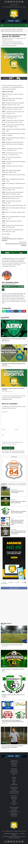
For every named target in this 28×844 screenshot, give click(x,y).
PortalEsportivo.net (15, 833)
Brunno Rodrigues (13, 836)
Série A (14, 778)
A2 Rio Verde (14, 764)
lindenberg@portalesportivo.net (9, 284)
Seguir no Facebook (14, 588)
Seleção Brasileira (14, 814)
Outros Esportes (14, 803)
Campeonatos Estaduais (14, 791)
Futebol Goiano (13, 529)
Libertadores (14, 813)
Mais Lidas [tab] (11, 484)
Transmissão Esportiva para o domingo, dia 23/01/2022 (12, 239)
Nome (3, 429)
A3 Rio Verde (4, 665)
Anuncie (20, 6)
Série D (14, 783)
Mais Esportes (14, 795)
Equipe (16, 6)
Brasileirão (14, 777)
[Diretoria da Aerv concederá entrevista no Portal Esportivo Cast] (14, 328)
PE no (3, 582)
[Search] (26, 25)
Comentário (5, 411)
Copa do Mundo (14, 808)
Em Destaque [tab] (21, 484)
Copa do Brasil (14, 788)
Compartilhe (4, 39)
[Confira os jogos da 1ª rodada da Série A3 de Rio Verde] (5, 501)
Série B (14, 780)
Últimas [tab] (4, 484)
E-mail (16, 429)
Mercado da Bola (14, 784)
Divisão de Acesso (14, 489)
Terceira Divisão (14, 773)
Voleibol (14, 801)
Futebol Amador (14, 760)
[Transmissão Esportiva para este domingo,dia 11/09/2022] (14, 378)
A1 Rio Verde (14, 763)
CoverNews (11, 837)
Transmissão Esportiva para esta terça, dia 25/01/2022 (15, 244)
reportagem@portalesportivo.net (9, 266)
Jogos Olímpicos (14, 797)
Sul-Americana (14, 815)
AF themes (17, 837)
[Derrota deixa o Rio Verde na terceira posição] (5, 491)
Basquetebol (14, 798)
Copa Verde (14, 790)
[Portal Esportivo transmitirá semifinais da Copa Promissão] (14, 353)
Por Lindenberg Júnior (19, 38)
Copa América (14, 810)
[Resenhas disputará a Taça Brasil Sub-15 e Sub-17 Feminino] (5, 511)
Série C (14, 781)
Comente (11, 39)
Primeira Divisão (14, 770)
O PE (3, 6)
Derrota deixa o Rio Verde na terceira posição (12, 644)
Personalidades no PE (14, 761)
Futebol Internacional (14, 807)
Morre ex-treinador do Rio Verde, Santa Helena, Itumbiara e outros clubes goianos (18, 532)
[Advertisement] (14, 607)
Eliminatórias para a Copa (14, 811)
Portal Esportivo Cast (9, 6)
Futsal (12, 518)
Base (14, 774)
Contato (24, 6)
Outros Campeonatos (14, 793)
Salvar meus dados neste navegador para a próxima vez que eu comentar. (12, 442)
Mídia (3, 335)
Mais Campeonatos (14, 787)
